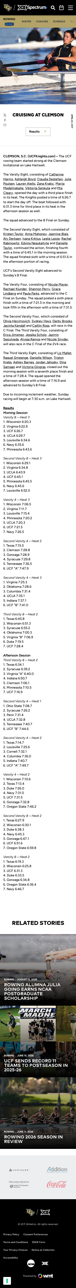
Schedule (59, 21)
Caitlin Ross (40, 326)
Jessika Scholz (36, 335)
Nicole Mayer (58, 284)
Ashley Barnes (23, 362)
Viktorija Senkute (37, 188)
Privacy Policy (11, 1234)
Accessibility (10, 1257)
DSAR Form (38, 1242)
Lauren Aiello (25, 184)
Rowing (9, 979)
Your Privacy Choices (15, 1250)
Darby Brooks (62, 321)
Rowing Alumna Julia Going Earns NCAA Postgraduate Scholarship (32, 992)
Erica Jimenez (13, 335)
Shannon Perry (39, 289)
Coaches (43, 21)
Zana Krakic (45, 184)
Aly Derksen (12, 239)
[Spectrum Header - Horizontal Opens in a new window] (37, 8)
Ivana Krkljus (31, 239)
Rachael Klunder (15, 289)
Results (39, 133)
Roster (28, 21)
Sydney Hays (41, 321)
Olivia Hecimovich (16, 321)
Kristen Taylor (13, 234)
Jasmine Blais (58, 234)
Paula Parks (31, 293)
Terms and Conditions (15, 1242)
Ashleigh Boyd (25, 179)
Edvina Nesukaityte (35, 243)
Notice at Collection (43, 1250)
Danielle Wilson (41, 358)
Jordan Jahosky (46, 362)
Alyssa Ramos (30, 339)
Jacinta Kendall (14, 326)
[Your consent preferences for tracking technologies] (7, 1281)
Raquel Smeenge (15, 358)
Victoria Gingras (33, 367)
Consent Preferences (35, 1234)
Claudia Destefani (50, 179)
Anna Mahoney (36, 234)
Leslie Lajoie (51, 239)
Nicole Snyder (57, 339)
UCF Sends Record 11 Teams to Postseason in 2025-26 (36, 1065)
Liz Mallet (64, 353)
